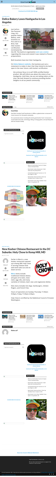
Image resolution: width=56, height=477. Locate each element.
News (8, 16)
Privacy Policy (44, 472)
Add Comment (12, 100)
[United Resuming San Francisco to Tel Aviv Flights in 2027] (41, 97)
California (4, 16)
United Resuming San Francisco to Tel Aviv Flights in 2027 (49, 97)
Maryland (4, 246)
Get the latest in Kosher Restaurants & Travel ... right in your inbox (28, 6)
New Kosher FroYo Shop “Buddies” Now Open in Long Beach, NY (37, 181)
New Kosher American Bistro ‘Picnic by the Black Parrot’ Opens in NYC (37, 177)
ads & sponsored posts (38, 462)
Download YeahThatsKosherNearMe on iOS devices (36, 156)
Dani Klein (5, 35)
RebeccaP (5, 265)
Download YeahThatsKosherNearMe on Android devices (36, 151)
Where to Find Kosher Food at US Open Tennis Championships (13, 97)
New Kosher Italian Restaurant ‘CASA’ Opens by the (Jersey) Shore (30, 97)
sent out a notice (42, 52)
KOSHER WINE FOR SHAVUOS (13, 186)
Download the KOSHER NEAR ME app (28, 11)
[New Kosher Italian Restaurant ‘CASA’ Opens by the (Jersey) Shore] (22, 97)
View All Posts (50, 106)
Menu (13, 274)
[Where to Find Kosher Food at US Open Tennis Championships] (5, 97)
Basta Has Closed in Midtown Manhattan (28, 453)
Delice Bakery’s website (22, 64)
